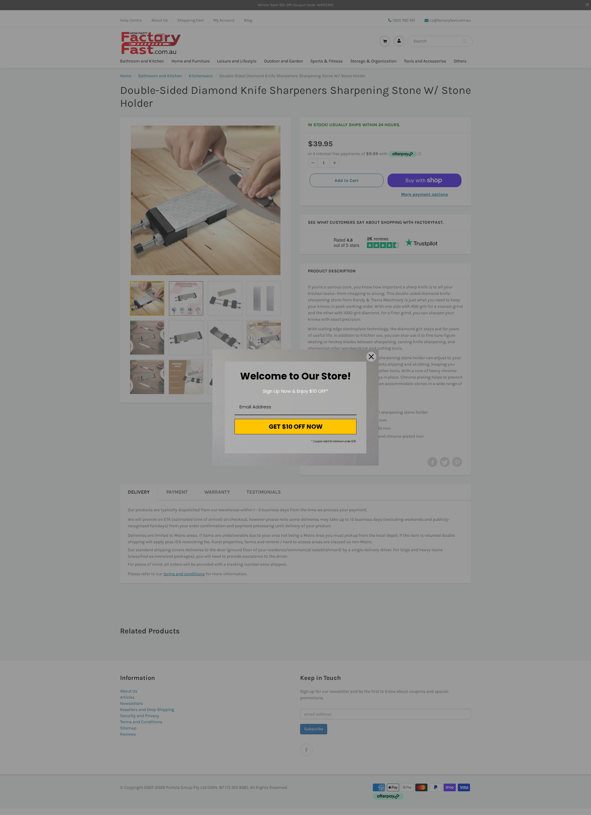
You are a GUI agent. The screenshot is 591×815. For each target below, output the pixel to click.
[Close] (371, 356)
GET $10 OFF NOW (296, 426)
